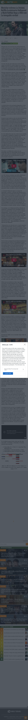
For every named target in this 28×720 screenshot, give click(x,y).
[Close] (25, 345)
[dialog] (14, 360)
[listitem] (14, 369)
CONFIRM (8, 373)
